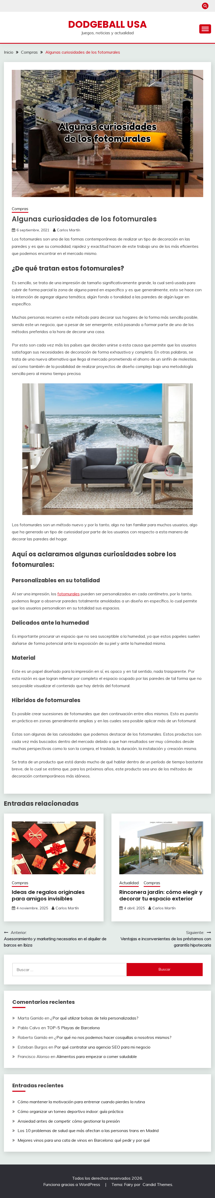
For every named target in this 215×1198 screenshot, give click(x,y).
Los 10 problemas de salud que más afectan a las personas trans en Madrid (88, 1130)
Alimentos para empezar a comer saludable (96, 1056)
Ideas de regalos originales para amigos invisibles (48, 895)
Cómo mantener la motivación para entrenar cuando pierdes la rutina (81, 1101)
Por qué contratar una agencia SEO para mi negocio (102, 1047)
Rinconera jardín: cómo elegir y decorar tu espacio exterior (160, 895)
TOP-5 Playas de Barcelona (73, 1027)
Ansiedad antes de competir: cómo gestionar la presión (69, 1121)
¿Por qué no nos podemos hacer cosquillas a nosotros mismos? (112, 1037)
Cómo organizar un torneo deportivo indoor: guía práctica (70, 1111)
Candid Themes (157, 1184)
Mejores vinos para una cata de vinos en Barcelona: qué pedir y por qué (84, 1140)
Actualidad (129, 882)
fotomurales (68, 593)
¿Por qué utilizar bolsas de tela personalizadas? (94, 1018)
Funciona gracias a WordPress (72, 1184)
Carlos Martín (68, 230)
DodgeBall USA (107, 24)
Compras (20, 208)
